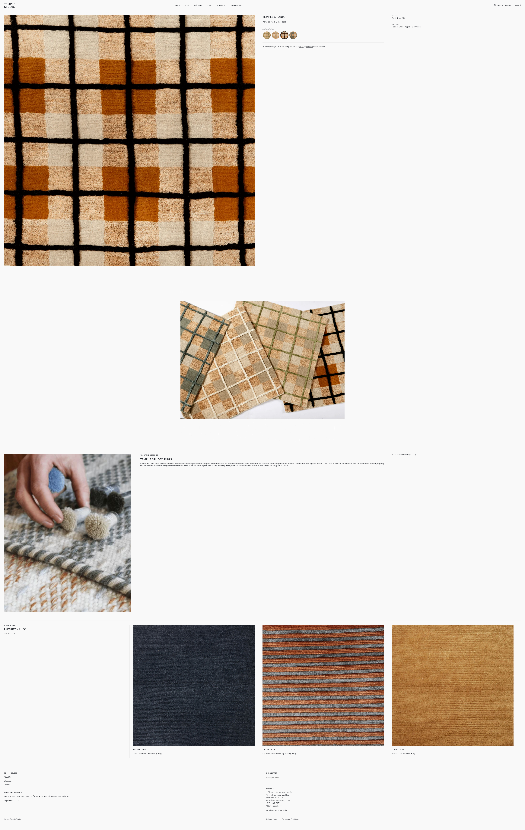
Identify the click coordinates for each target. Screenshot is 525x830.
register (309, 47)
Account (508, 5)
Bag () (517, 5)
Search (499, 5)
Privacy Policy (271, 819)
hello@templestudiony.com (278, 800)
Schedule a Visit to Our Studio (276, 810)
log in (301, 47)
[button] (267, 35)
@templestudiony (274, 806)
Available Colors (268, 29)
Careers (7, 785)
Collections (221, 5)
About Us (7, 777)
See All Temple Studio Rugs (401, 455)
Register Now (8, 800)
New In (177, 5)
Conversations (236, 5)
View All (7, 633)
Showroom (8, 781)
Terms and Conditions (290, 819)
